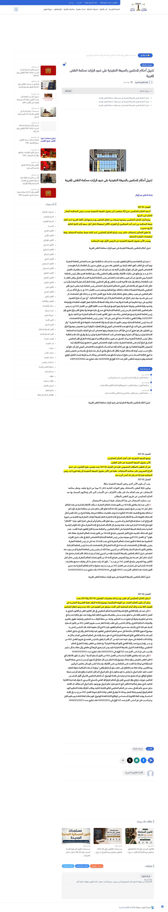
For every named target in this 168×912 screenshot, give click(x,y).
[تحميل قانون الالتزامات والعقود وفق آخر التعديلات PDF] (48, 153)
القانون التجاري (49, 245)
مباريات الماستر (49, 352)
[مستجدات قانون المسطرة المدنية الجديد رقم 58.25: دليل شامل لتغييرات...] (76, 836)
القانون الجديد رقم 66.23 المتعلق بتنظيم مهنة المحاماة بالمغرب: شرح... (140, 850)
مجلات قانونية (49, 357)
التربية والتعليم (49, 216)
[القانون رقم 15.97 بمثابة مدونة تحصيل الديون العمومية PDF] (48, 193)
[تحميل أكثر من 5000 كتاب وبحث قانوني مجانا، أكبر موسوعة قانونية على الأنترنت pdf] (48, 97)
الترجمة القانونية (48, 221)
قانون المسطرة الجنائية (46, 329)
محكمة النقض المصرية (46, 367)
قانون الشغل (49, 324)
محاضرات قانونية (69, 9)
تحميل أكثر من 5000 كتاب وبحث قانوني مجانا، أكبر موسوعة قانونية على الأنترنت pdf (28, 99)
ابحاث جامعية (80, 9)
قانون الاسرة (50, 320)
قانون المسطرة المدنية (47, 334)
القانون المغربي (49, 296)
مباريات (51, 348)
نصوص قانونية (49, 385)
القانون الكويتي (49, 282)
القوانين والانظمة (48, 301)
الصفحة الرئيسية (114, 9)
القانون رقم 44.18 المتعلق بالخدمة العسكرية (30, 166)
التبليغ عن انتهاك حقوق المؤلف (109, 2)
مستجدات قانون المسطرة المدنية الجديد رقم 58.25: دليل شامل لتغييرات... (78, 852)
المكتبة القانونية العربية (141, 82)
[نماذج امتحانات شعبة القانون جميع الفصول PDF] (48, 141)
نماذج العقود (58, 9)
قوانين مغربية (49, 338)
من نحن (71, 2)
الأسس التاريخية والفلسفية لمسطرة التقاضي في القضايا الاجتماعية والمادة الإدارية (29, 180)
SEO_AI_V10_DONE (45, 395)
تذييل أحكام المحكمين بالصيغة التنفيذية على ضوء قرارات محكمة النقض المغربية (124, 98)
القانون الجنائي (49, 254)
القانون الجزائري (48, 249)
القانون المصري (49, 291)
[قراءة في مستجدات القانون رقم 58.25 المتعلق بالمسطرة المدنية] (48, 85)
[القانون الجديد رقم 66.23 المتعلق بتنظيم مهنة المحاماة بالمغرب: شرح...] (139, 836)
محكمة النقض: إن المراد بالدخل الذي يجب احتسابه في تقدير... (128, 377)
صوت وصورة (49, 310)
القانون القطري (49, 277)
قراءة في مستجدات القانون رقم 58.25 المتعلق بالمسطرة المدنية (28, 85)
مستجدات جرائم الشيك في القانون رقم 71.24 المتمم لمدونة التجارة (28, 114)
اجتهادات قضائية (92, 9)
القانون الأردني (49, 235)
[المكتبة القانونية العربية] (138, 6)
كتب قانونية (103, 9)
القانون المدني (49, 287)
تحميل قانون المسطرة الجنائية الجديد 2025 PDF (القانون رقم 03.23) (28, 128)
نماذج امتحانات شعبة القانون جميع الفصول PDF (29, 141)
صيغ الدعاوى (48, 9)
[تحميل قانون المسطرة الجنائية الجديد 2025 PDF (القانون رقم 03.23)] (48, 126)
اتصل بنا (79, 2)
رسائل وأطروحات (48, 306)
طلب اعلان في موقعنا (91, 2)
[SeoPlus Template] (152, 907)
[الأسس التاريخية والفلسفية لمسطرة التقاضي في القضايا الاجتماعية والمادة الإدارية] (48, 178)
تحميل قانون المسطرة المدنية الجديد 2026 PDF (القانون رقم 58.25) (28, 72)
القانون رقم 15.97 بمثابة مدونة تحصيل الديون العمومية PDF (28, 193)
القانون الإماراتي (49, 240)
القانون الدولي (49, 259)
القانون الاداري (49, 230)
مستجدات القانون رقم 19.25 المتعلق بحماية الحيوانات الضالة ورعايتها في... (111, 55)
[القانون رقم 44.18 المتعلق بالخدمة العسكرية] (48, 166)
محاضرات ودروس (48, 362)
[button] (143, 760)
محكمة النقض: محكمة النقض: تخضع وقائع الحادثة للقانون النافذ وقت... (124, 385)
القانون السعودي (48, 263)
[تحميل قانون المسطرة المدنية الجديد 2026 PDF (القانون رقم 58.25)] (48, 70)
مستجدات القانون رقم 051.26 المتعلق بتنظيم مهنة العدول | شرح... (108, 850)
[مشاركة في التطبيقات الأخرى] (123, 760)
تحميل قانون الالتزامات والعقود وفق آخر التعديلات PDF (28, 154)
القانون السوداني (48, 268)
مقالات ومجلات (48, 381)
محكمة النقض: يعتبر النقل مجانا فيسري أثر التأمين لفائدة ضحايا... (126, 393)
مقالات (51, 376)
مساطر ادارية (49, 371)
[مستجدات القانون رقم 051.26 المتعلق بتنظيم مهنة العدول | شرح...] (108, 836)
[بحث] (16, 9)
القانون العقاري (49, 273)
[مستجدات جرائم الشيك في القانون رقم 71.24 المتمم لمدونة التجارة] (48, 112)
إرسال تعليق (146, 876)
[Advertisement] (84, 34)
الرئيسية (51, 226)
